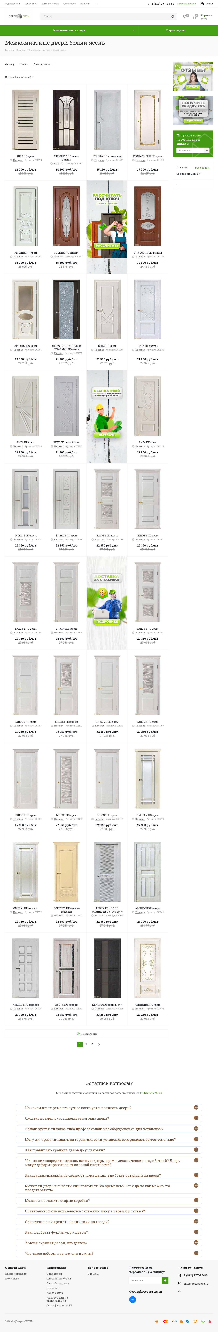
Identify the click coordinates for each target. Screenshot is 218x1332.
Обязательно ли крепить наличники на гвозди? (67, 1221)
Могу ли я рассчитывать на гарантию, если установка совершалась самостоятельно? (100, 1139)
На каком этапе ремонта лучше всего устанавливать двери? (78, 1107)
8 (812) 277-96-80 (196, 1275)
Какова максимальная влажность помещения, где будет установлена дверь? (93, 1175)
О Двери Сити (15, 1267)
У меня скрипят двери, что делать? (56, 1243)
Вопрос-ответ (98, 1267)
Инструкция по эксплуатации (57, 1299)
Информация (56, 1267)
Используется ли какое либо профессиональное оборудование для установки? (94, 1129)
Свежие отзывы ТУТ (189, 173)
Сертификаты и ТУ (59, 1305)
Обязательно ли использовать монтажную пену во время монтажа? (85, 1211)
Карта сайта (54, 1292)
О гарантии (54, 1273)
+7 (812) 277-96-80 (151, 1093)
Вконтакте (132, 1299)
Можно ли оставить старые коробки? (57, 1200)
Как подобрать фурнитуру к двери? (56, 1232)
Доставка (52, 1288)
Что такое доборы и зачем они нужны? (59, 1253)
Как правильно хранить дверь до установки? (65, 1150)
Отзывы (93, 1273)
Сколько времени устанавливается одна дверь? (67, 1118)
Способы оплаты (58, 1283)
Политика (12, 1278)
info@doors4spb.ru (196, 1283)
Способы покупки (58, 1278)
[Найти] (173, 16)
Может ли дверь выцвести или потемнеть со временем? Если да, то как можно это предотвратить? (97, 1188)
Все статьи (202, 167)
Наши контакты (16, 1273)
